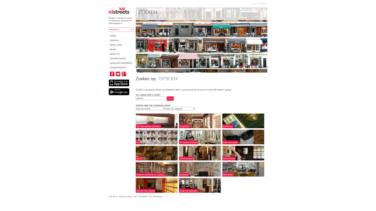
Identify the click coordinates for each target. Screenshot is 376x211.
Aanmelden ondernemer (121, 63)
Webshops (114, 40)
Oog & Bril (184, 126)
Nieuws (113, 49)
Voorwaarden (143, 196)
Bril (137, 142)
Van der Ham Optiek (145, 190)
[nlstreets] (119, 10)
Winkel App (115, 54)
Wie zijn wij (113, 196)
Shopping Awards (118, 58)
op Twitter (117, 74)
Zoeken (113, 36)
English (254, 3)
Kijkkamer (184, 174)
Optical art (228, 126)
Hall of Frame (229, 158)
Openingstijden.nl (118, 68)
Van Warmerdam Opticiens (148, 126)
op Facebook (112, 74)
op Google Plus (123, 74)
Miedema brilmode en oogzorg (150, 174)
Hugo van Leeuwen (188, 190)
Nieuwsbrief (157, 196)
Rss (150, 196)
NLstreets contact (125, 196)
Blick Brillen (228, 174)
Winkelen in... (115, 29)
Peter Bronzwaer (230, 142)
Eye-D (139, 158)
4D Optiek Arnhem (188, 142)
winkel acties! (116, 45)
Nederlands (262, 3)
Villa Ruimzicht (186, 158)
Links (135, 196)
